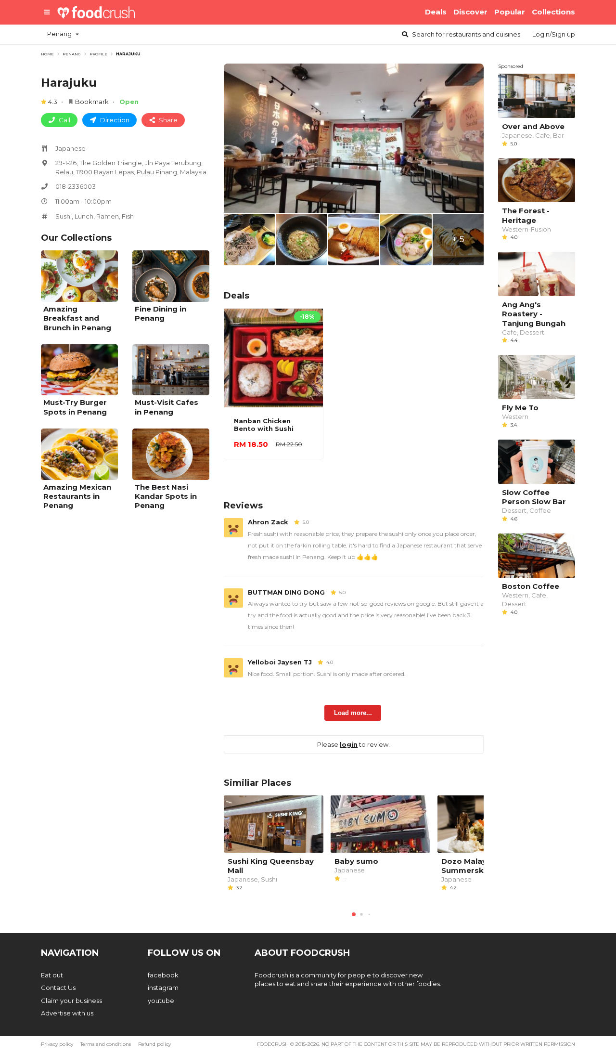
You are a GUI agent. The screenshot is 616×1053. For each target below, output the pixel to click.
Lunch (84, 216)
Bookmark (92, 101)
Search (465, 34)
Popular (509, 11)
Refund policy (154, 1044)
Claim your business (71, 1000)
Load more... (353, 712)
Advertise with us (67, 1013)
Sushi (63, 216)
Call (63, 120)
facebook (163, 975)
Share (167, 120)
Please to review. (353, 744)
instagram (163, 987)
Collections (553, 11)
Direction (114, 120)
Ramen (107, 216)
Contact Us (58, 987)
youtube (161, 1000)
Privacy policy (57, 1044)
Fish (128, 216)
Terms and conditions (105, 1044)
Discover (470, 11)
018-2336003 (75, 186)
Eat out (52, 975)
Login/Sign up (553, 34)
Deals (436, 11)
